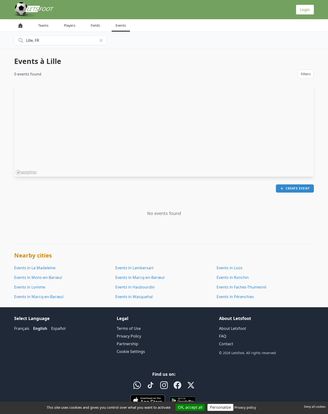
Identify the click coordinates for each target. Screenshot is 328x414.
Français (21, 328)
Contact (226, 343)
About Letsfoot (232, 328)
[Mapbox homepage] (26, 172)
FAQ (222, 336)
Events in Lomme (29, 287)
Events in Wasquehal (134, 296)
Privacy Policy (129, 336)
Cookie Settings (131, 351)
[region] (164, 130)
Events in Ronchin (233, 277)
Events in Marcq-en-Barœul (139, 277)
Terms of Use (129, 328)
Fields (95, 25)
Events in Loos (230, 267)
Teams (43, 25)
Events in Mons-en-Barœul (38, 277)
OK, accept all (190, 407)
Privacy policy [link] (245, 407)
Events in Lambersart (134, 267)
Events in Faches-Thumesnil (241, 287)
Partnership (127, 343)
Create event (298, 188)
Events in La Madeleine (34, 267)
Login (305, 9)
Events (120, 25)
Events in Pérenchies (235, 296)
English (40, 328)
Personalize (220, 407)
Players (69, 25)
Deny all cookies (315, 407)
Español (58, 328)
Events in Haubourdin (135, 287)
